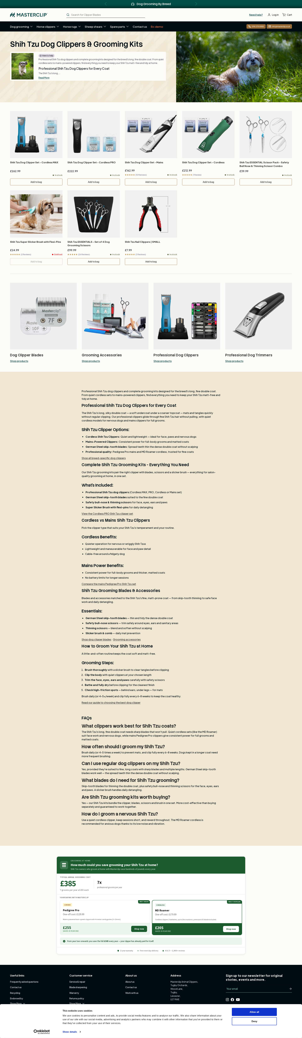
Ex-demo (157, 26)
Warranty (74, 992)
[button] (288, 14)
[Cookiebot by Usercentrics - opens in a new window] (42, 1032)
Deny (254, 1021)
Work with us (131, 992)
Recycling (15, 992)
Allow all (254, 1012)
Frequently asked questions (24, 981)
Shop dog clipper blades (96, 639)
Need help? (256, 14)
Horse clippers (46, 26)
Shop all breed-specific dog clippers (104, 458)
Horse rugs (70, 26)
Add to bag (36, 181)
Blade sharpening (78, 987)
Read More (44, 77)
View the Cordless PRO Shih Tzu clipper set (107, 513)
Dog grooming (19, 26)
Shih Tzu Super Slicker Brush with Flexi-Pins (35, 241)
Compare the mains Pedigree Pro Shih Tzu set (109, 584)
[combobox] (105, 15)
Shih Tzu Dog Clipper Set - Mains (144, 162)
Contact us (140, 26)
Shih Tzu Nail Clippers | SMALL (142, 241)
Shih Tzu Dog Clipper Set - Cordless (203, 162)
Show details (70, 1031)
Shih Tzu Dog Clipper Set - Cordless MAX (34, 162)
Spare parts (117, 26)
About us (129, 981)
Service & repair (77, 981)
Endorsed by (16, 998)
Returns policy (76, 998)
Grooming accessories (127, 639)
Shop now (139, 929)
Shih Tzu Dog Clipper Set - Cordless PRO (91, 162)
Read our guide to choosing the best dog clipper (111, 702)
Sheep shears (93, 26)
